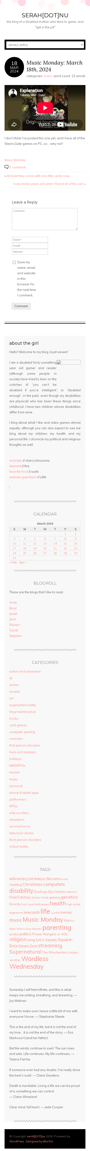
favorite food (18, 471)
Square (51, 939)
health (58, 903)
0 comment (17, 167)
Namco (69, 920)
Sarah (13, 630)
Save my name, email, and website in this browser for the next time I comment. (26, 278)
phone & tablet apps (24, 793)
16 (75, 543)
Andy (13, 602)
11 (24, 543)
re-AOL (62, 934)
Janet (13, 614)
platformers (17, 799)
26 (34, 553)
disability (21, 890)
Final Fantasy (20, 897)
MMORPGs (17, 765)
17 (14, 548)
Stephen (15, 636)
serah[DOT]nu (45, 15)
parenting (56, 927)
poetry (14, 934)
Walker (73, 952)
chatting (15, 884)
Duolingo (41, 891)
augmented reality (22, 705)
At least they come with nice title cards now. (38, 176)
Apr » (23, 562)
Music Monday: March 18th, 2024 (54, 66)
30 (75, 553)
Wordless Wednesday (28, 962)
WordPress (16, 1141)
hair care (28, 904)
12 (34, 543)
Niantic (37, 929)
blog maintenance (22, 712)
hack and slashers (22, 752)
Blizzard (53, 878)
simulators (16, 819)
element (15, 466)
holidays (15, 759)
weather (15, 960)
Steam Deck (27, 946)
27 (45, 553)
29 (65, 553)
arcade (14, 691)
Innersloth (32, 912)
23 (75, 548)
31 (14, 558)
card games (18, 725)
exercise (71, 892)
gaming (54, 897)
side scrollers (19, 813)
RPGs (13, 806)
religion (17, 939)
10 (14, 543)
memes (66, 912)
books (13, 718)
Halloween (41, 904)
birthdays (37, 878)
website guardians (23, 477)
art (11, 698)
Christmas (32, 884)
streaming (50, 945)
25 (24, 553)
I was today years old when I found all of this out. (48, 184)
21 (55, 548)
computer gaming (22, 732)
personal (16, 786)
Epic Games (57, 892)
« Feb (13, 562)
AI (10, 678)
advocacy (19, 878)
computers (54, 884)
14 (55, 543)
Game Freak (40, 897)
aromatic (15, 460)
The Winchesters (55, 952)
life (45, 911)
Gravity (15, 904)
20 (45, 548)
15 (65, 543)
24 (14, 553)
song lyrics (35, 939)
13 (45, 543)
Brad (13, 608)
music (48, 76)
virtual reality (18, 846)
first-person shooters (24, 745)
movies (14, 772)
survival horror (19, 826)
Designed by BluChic (39, 1141)
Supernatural (25, 952)
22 (65, 548)
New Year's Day (20, 929)
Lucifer (55, 912)
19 (34, 548)
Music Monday (15, 160)
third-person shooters (25, 840)
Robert (14, 625)
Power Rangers (44, 934)
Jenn (12, 619)
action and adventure (25, 671)
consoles (16, 739)
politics (25, 933)
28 (55, 553)
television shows (21, 833)
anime (13, 685)
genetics (69, 897)
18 (24, 548)
